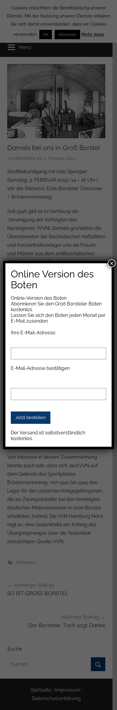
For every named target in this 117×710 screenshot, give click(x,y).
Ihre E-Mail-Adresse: (33, 333)
